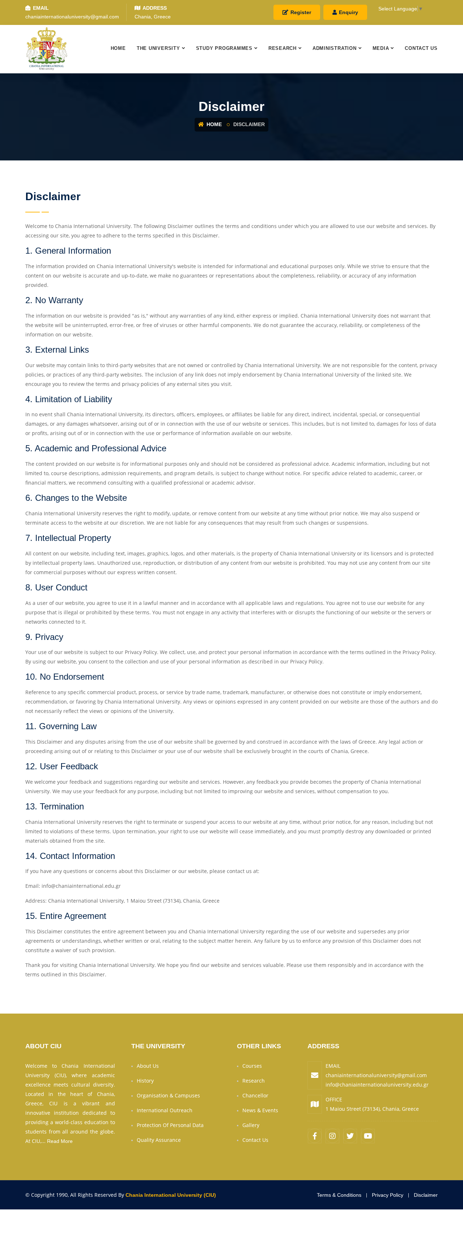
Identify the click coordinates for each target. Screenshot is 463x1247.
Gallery (250, 1125)
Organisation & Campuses (168, 1095)
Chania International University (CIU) (171, 1195)
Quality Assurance (159, 1139)
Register (300, 12)
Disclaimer (426, 1195)
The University (158, 48)
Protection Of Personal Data (170, 1125)
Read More (60, 1141)
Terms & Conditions (339, 1195)
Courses (252, 1065)
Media (381, 48)
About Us (148, 1065)
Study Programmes (224, 48)
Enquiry (347, 12)
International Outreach (164, 1110)
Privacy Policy (387, 1195)
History (145, 1080)
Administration (335, 48)
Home (118, 48)
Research (282, 48)
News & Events (260, 1110)
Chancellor (255, 1095)
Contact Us (421, 48)
